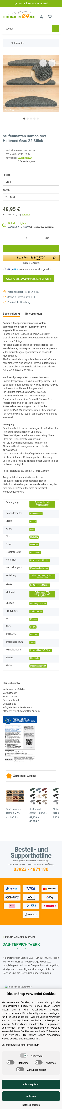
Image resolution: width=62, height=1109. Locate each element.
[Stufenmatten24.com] (18, 15)
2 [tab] (28, 119)
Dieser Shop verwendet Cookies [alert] (31, 994)
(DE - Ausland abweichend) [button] (41, 227)
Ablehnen (31, 1096)
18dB (32, 642)
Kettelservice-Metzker (39, 560)
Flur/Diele (34, 658)
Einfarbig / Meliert (38, 603)
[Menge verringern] (6, 238)
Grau (32, 529)
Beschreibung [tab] (11, 313)
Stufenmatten (25, 157)
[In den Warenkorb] (5, 53)
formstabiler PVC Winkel (40, 650)
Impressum (33, 1044)
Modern (33, 619)
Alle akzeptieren (31, 1084)
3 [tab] (31, 119)
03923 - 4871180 (31, 869)
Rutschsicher (36, 514)
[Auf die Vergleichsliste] (43, 63)
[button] (41, 17)
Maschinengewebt (38, 666)
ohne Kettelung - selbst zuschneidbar (42, 576)
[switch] (24, 1055)
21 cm (33, 627)
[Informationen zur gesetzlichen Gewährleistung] (20, 739)
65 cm (33, 521)
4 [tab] (34, 119)
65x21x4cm (35, 552)
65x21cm (34, 635)
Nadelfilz (34, 537)
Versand (26, 214)
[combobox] (31, 182)
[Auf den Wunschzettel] (52, 63)
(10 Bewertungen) (25, 161)
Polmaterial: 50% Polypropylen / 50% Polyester (42, 594)
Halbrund (34, 545)
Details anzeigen (31, 1104)
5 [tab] (38, 119)
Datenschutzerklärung (13, 1044)
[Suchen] (55, 28)
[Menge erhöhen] (55, 238)
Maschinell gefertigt (39, 568)
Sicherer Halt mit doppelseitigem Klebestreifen (42, 504)
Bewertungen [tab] (33, 313)
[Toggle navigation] (56, 17)
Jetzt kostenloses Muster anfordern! (29, 279)
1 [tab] (24, 119)
